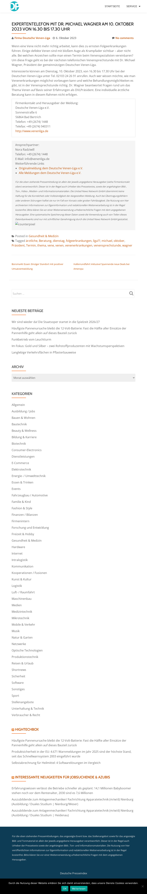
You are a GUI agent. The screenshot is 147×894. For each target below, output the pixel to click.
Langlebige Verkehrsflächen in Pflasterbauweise (44, 352)
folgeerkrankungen (79, 241)
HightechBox (27, 729)
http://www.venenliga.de (31, 131)
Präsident (18, 245)
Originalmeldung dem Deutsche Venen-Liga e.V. (51, 168)
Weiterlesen (79, 888)
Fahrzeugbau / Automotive (30, 495)
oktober (119, 241)
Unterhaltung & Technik (28, 709)
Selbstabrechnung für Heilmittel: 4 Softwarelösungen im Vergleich (56, 763)
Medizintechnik (22, 612)
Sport (15, 696)
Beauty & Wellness (24, 431)
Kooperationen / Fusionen (29, 573)
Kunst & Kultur (22, 579)
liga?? (96, 241)
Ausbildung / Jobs (23, 411)
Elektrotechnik (21, 469)
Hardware (18, 547)
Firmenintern (20, 521)
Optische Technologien (27, 650)
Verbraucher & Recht (26, 715)
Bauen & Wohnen (23, 418)
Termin (31, 245)
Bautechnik (19, 424)
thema (41, 245)
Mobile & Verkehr (23, 625)
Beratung (45, 241)
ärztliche (31, 241)
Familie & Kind (21, 502)
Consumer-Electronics (27, 450)
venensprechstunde (107, 245)
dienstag (59, 241)
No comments (124, 38)
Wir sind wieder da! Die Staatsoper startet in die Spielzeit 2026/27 (56, 322)
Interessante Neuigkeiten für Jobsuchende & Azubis (62, 777)
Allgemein (18, 405)
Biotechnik (19, 444)
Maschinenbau (22, 599)
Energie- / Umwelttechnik (29, 476)
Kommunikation (22, 566)
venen (59, 245)
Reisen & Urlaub (23, 663)
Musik (16, 631)
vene (51, 245)
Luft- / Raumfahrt (23, 592)
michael (107, 241)
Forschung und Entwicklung (30, 528)
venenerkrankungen (78, 245)
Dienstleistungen (23, 456)
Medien (17, 605)
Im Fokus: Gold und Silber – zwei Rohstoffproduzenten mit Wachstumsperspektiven (68, 346)
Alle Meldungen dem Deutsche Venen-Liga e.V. (50, 173)
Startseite (112, 6)
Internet (17, 553)
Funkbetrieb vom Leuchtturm (31, 339)
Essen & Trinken (22, 482)
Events (16, 489)
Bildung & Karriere (24, 437)
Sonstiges (18, 689)
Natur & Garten (22, 637)
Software (18, 683)
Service (131, 6)
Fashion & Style (22, 508)
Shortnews (19, 670)
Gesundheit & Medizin (44, 236)
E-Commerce (20, 463)
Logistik (17, 586)
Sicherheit (18, 676)
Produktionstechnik (25, 657)
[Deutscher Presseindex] (15, 6)
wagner (127, 245)
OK (65, 888)
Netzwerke (19, 644)
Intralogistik (20, 560)
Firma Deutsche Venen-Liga (32, 38)
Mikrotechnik (20, 618)
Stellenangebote (23, 702)
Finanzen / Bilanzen (25, 515)
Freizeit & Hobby (23, 534)
